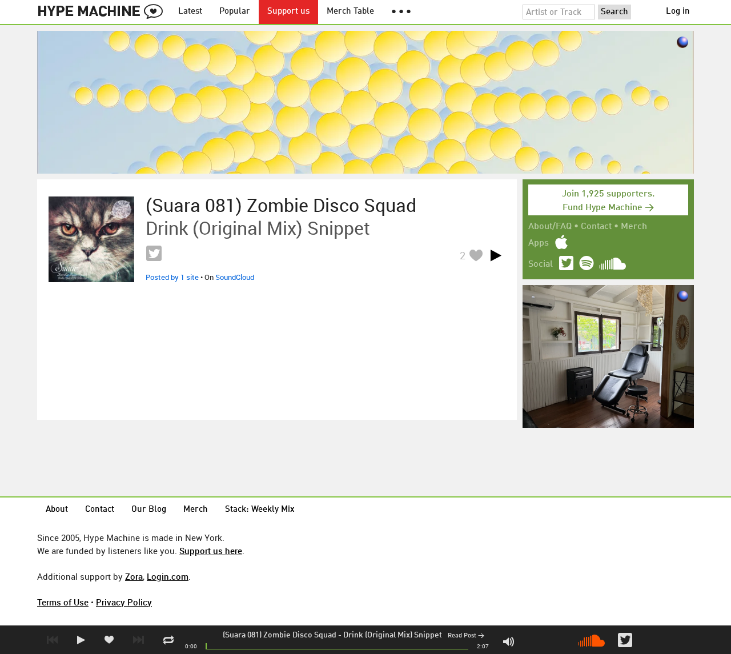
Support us (288, 11)
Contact (596, 226)
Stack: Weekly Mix (260, 509)
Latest (190, 11)
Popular (234, 11)
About (57, 509)
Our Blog (148, 509)
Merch (634, 226)
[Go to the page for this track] (91, 239)
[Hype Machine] (103, 12)
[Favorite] (475, 255)
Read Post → (466, 636)
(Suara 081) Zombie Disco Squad (279, 635)
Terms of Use (63, 602)
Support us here (210, 550)
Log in (678, 11)
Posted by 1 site (172, 277)
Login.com (167, 576)
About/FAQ (550, 226)
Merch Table (350, 11)
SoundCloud (234, 277)
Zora (134, 576)
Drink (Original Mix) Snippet (392, 635)
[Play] (495, 255)
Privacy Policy (124, 602)
